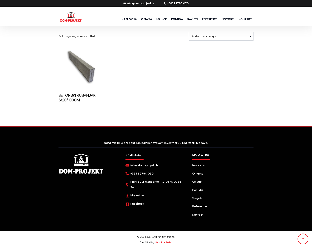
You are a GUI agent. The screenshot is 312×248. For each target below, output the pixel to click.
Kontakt (197, 214)
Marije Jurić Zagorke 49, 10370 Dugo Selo (155, 184)
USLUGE (161, 19)
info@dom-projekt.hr (141, 3)
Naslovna (129, 19)
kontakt (245, 19)
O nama (146, 19)
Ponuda (197, 190)
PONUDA (177, 19)
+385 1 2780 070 (178, 3)
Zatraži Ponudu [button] (77, 108)
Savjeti (192, 19)
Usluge (197, 181)
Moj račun (137, 195)
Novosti (228, 19)
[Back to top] (303, 239)
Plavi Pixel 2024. (163, 242)
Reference (209, 19)
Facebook (137, 203)
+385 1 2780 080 (141, 173)
